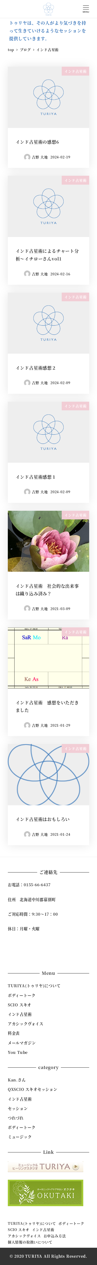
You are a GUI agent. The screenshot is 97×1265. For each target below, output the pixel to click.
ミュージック (20, 1136)
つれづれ (16, 1118)
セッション (18, 1108)
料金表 (14, 1033)
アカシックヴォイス (25, 1023)
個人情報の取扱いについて (30, 1241)
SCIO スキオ (19, 1004)
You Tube (18, 1052)
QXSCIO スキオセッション (32, 1089)
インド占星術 (20, 1014)
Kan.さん (17, 1080)
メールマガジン (22, 1043)
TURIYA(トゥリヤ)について (34, 985)
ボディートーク (22, 995)
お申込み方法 (55, 1235)
